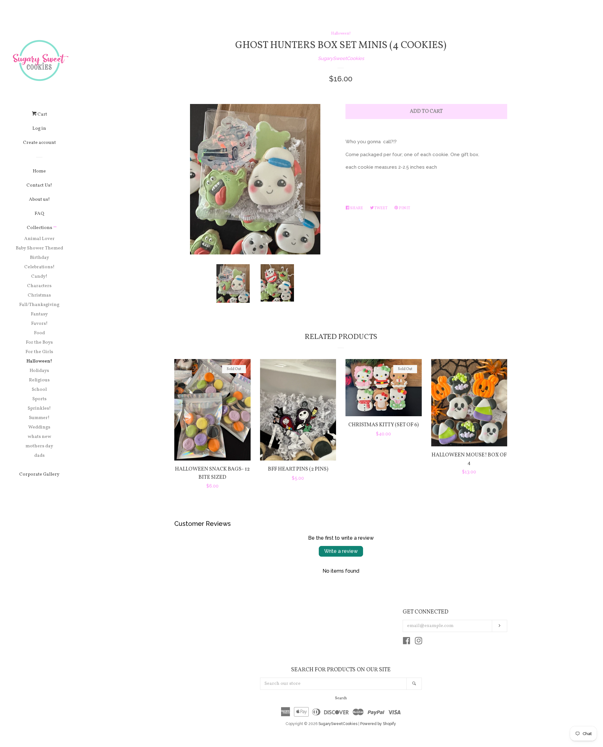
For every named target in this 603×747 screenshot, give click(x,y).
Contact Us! (39, 185)
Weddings (39, 427)
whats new (39, 436)
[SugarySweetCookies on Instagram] (418, 642)
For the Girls (39, 352)
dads (39, 455)
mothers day (39, 446)
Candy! (39, 276)
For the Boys (39, 342)
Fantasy (39, 314)
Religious (39, 380)
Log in (39, 128)
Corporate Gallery (39, 474)
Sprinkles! (39, 408)
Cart (41, 114)
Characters (39, 286)
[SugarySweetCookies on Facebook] (406, 642)
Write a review (341, 551)
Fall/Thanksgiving (39, 305)
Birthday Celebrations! (39, 262)
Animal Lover (39, 239)
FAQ (39, 213)
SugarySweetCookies (341, 58)
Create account (39, 142)
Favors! (39, 323)
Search (341, 698)
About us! (39, 199)
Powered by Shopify (378, 724)
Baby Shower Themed (39, 248)
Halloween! (39, 361)
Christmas (39, 295)
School (39, 389)
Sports (39, 399)
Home (39, 171)
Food (39, 333)
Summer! (39, 418)
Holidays (39, 371)
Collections (39, 228)
